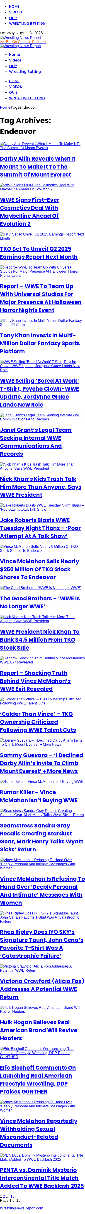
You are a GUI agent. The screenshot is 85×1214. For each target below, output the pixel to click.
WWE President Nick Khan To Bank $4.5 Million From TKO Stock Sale (40, 639)
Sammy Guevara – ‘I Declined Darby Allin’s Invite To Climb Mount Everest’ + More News (41, 763)
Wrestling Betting (27, 23)
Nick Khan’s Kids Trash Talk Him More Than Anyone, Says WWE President (40, 487)
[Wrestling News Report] (20, 38)
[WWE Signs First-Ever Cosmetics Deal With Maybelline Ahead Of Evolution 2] (42, 189)
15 (12, 1196)
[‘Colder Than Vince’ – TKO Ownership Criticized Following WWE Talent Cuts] (42, 703)
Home (14, 6)
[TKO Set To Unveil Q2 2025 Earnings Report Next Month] (42, 238)
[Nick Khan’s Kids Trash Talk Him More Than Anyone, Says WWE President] (42, 468)
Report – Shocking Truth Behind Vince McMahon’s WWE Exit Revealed (35, 681)
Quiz (13, 17)
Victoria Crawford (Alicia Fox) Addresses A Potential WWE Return (42, 989)
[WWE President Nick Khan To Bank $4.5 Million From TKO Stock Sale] (42, 621)
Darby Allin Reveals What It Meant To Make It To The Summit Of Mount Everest (37, 166)
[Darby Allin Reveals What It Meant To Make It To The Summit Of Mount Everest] (42, 148)
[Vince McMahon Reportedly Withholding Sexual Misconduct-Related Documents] (42, 1110)
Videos (15, 12)
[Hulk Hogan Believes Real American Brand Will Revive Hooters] (42, 1012)
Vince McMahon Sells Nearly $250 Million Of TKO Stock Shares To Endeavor (39, 569)
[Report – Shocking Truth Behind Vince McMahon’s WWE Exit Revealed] (42, 662)
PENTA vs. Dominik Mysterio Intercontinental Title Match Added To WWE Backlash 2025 (42, 1178)
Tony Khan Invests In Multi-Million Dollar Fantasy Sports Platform (40, 343)
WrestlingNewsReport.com (21, 1208)
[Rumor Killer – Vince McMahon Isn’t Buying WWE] (42, 782)
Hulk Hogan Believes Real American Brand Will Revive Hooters (38, 1030)
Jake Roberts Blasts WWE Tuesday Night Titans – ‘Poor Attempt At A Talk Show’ (40, 528)
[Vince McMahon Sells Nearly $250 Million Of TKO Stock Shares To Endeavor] (42, 551)
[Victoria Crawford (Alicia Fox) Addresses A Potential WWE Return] (42, 970)
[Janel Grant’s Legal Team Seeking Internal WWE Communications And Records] (42, 419)
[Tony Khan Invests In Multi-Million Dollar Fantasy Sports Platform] (42, 325)
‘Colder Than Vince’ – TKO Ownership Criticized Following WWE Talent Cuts (38, 722)
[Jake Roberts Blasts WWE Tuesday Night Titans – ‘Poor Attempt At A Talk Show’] (42, 509)
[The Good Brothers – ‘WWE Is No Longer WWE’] (40, 588)
